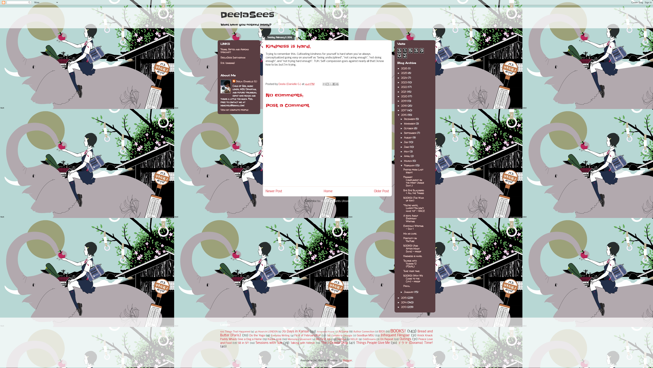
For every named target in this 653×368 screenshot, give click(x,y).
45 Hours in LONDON (266, 332)
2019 (404, 101)
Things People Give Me (373, 343)
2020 (404, 96)
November (410, 123)
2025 (404, 73)
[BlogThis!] (327, 84)
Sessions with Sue (269, 343)
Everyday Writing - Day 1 (413, 227)
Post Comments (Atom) (335, 201)
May (407, 151)
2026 (404, 68)
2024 (404, 77)
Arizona (343, 331)
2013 (404, 307)
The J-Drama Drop (334, 343)
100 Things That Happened (235, 332)
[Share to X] (330, 84)
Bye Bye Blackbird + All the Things (413, 192)
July (406, 142)
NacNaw (341, 339)
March (408, 160)
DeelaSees (247, 15)
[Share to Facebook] (334, 84)
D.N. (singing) (228, 63)
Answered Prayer (326, 332)
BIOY (382, 331)
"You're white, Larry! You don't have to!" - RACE (414, 208)
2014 (404, 302)
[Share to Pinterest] (337, 84)
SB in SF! (243, 343)
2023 (404, 82)
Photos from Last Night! (413, 171)
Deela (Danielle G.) (246, 81)
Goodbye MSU (365, 335)
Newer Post (274, 191)
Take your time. (411, 271)
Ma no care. (410, 233)
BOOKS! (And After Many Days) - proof (412, 248)
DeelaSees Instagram (233, 57)
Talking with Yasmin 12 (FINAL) (410, 263)
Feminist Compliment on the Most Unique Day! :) (413, 181)
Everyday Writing (280, 335)
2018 (404, 105)
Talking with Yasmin (302, 343)
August (408, 137)
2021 (404, 91)
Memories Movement (300, 339)
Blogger (347, 360)
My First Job (323, 339)
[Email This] (324, 84)
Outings (405, 339)
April (407, 156)
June (407, 146)
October (409, 128)
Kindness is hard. (412, 256)
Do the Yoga (257, 335)
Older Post (381, 191)
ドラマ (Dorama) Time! (415, 343)
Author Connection (363, 332)
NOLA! (354, 339)
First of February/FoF (308, 335)
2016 (404, 114)
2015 (404, 297)
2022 (404, 87)
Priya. (406, 286)
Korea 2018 (274, 339)
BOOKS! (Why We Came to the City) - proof (413, 278)
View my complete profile (234, 109)
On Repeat (386, 339)
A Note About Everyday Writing (410, 218)
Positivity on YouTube (410, 240)
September (410, 133)
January (409, 292)
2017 (404, 110)
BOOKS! (398, 331)
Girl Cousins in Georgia (339, 335)
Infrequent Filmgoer (395, 335)
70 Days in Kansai (295, 331)
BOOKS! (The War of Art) (413, 199)
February (409, 165)
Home (328, 191)
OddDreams (369, 339)
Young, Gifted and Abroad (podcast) (235, 51)
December (410, 119)
